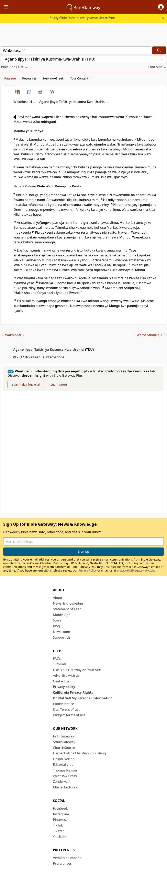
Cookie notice (63, 704)
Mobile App (61, 615)
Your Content (79, 78)
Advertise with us (66, 675)
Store (57, 620)
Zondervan (61, 781)
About (57, 597)
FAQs (57, 658)
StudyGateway (64, 742)
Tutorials (59, 664)
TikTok (58, 825)
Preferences (62, 863)
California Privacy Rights (73, 692)
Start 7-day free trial (26, 384)
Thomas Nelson (65, 770)
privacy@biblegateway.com (135, 570)
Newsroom (61, 631)
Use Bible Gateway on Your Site (77, 670)
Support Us (61, 637)
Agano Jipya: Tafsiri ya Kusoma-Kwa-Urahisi (48, 349)
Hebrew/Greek (53, 78)
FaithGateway (63, 736)
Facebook (60, 808)
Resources (29, 78)
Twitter (58, 831)
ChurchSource (64, 747)
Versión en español (67, 857)
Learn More (59, 384)
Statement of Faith (67, 609)
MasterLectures (65, 787)
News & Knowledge (68, 603)
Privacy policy (64, 686)
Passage (10, 78)
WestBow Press (65, 776)
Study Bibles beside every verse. (83, 17)
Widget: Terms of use (69, 715)
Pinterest (60, 819)
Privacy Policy (87, 570)
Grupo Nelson (64, 759)
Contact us (61, 681)
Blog (56, 626)
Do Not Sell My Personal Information (83, 698)
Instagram (61, 814)
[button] (161, 7)
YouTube (59, 836)
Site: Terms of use (66, 709)
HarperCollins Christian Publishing (79, 753)
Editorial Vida (63, 764)
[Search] (159, 50)
